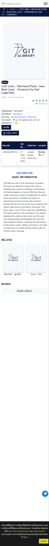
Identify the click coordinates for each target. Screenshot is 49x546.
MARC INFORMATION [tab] (24, 177)
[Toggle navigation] (45, 3)
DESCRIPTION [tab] (24, 173)
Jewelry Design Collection (24, 116)
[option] (13, 259)
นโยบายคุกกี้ (39, 531)
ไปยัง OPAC (11, 133)
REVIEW (6, 284)
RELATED (7, 239)
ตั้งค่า (25, 537)
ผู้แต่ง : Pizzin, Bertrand (13, 97)
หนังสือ (6, 127)
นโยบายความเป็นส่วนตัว (18, 531)
